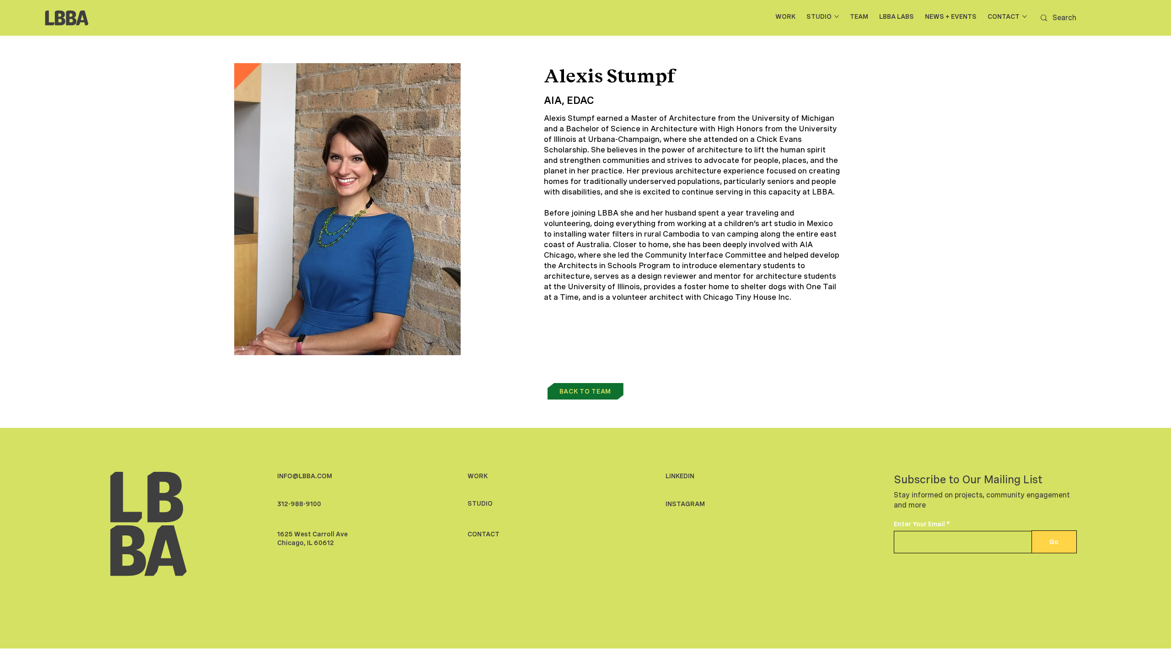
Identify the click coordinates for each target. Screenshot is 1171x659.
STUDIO (480, 503)
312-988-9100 (299, 504)
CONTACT (483, 534)
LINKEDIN (680, 476)
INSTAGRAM (685, 504)
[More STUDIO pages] (836, 16)
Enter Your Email (919, 524)
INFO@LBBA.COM (304, 476)
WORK (477, 476)
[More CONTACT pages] (1024, 16)
